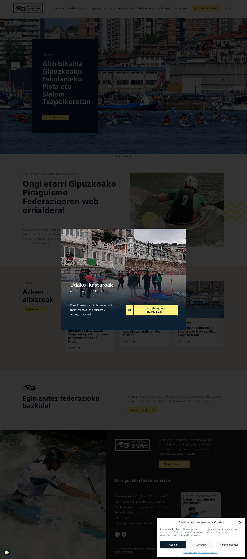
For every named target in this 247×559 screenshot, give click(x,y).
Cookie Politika (190, 552)
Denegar (201, 544)
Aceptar (173, 544)
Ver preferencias (229, 544)
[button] (240, 522)
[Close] (185, 233)
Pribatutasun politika (207, 552)
